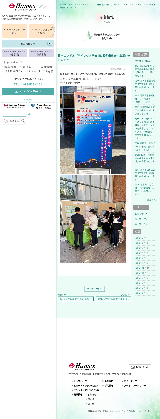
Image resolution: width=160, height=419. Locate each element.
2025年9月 (140, 278)
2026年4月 (140, 253)
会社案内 (109, 381)
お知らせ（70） (142, 213)
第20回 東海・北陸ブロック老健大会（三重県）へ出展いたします (145, 189)
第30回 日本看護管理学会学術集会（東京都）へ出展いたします (145, 85)
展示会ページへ (94, 288)
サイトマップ (130, 381)
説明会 (91, 403)
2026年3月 (140, 258)
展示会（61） (141, 218)
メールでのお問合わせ (30, 91)
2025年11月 (140, 273)
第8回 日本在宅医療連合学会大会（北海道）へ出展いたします (145, 160)
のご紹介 (87, 390)
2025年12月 (141, 268)
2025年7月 (140, 288)
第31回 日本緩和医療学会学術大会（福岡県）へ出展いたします (145, 174)
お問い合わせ (142, 367)
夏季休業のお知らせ (145, 61)
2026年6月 (140, 243)
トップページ (80, 381)
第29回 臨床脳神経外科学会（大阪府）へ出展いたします (145, 98)
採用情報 (109, 385)
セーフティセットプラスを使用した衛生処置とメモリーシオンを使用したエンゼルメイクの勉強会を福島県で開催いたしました (145, 128)
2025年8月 (140, 283)
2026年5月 (140, 248)
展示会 (91, 399)
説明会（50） (141, 223)
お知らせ (92, 394)
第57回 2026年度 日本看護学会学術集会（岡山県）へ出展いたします (145, 71)
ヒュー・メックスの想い (86, 385)
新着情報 (78, 394)
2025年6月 (140, 293)
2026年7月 (140, 238)
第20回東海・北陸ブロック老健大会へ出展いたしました (145, 146)
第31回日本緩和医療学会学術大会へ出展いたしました (145, 110)
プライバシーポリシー (135, 385)
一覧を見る (150, 200)
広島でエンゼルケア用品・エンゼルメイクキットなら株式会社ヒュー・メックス (120, 411)
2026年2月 (140, 263)
